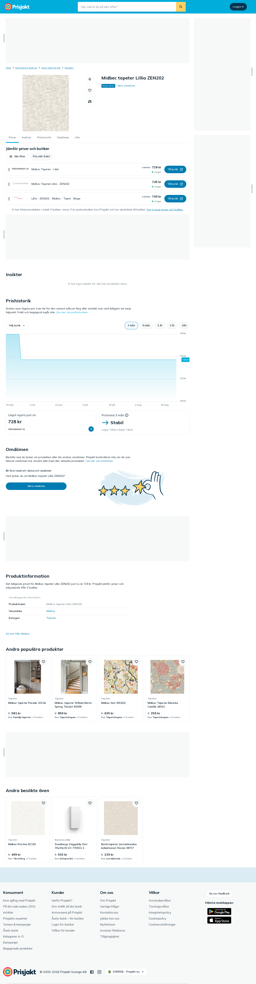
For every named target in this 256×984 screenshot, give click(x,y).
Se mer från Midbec (18, 633)
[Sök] (181, 7)
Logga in (238, 6)
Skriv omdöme (126, 85)
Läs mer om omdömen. (100, 461)
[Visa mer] (9, 169)
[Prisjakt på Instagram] (99, 972)
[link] (28, 688)
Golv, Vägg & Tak (50, 67)
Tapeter (68, 67)
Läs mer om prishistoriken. (72, 312)
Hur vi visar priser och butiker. (165, 209)
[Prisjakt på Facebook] (92, 972)
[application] (97, 369)
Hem (8, 67)
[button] (90, 79)
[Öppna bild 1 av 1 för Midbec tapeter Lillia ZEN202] (46, 103)
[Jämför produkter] (90, 101)
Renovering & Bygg (26, 67)
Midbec (50, 611)
